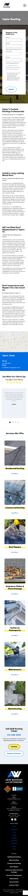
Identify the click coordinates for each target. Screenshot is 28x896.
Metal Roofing (14, 860)
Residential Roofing (14, 857)
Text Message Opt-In (12, 63)
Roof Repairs (14, 867)
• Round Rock (14, 840)
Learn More (14, 473)
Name (8, 37)
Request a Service (14, 753)
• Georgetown (14, 829)
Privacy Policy (10, 891)
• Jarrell (14, 849)
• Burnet (14, 846)
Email (8, 43)
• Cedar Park (14, 843)
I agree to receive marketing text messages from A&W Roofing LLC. (13, 67)
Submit (11, 89)
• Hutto (14, 832)
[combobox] (14, 54)
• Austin (14, 826)
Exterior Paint (14, 885)
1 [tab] (10, 422)
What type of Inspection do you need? (14, 50)
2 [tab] (12, 422)
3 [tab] (15, 422)
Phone (8, 57)
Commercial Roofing (14, 863)
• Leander (14, 835)
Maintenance (14, 878)
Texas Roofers (14, 882)
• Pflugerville (14, 837)
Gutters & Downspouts (14, 875)
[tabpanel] (14, 403)
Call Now (14, 746)
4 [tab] (18, 422)
